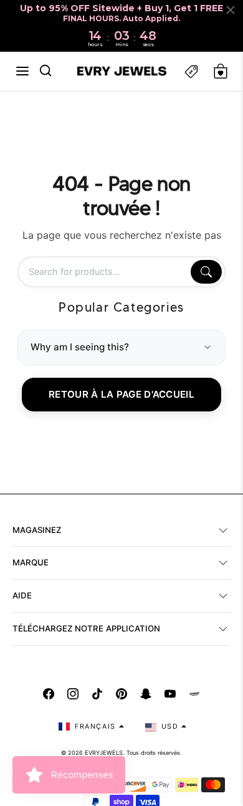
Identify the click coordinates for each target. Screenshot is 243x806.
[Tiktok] (97, 693)
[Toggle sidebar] (191, 71)
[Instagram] (72, 693)
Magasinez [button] (36, 530)
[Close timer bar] (231, 10)
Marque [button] (30, 562)
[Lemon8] (194, 693)
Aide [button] (22, 595)
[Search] (206, 272)
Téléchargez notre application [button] (86, 628)
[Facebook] (48, 693)
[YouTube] (170, 693)
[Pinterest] (121, 693)
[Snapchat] (145, 693)
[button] (22, 71)
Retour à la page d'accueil (121, 394)
